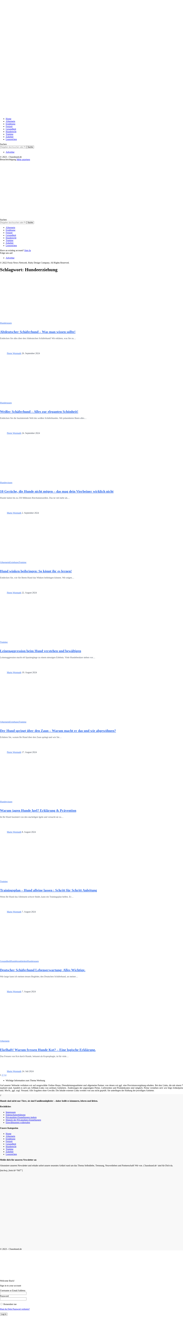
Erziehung (14, 562)
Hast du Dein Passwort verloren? (15, 1309)
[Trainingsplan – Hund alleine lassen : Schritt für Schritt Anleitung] (30, 878)
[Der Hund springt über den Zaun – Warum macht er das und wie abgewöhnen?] (30, 718)
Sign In (27, 250)
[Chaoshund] (82, 217)
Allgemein (4, 562)
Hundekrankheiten (18, 961)
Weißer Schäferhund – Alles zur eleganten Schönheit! (39, 411)
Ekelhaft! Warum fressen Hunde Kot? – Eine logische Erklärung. (48, 1050)
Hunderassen (6, 323)
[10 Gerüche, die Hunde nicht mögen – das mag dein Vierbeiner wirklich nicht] (30, 479)
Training (22, 562)
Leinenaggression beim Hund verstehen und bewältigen (40, 651)
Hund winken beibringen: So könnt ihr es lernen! (36, 571)
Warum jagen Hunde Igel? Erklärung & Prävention (38, 810)
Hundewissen (6, 482)
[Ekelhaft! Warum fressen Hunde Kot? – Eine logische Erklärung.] (30, 1037)
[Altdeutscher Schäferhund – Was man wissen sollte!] (30, 319)
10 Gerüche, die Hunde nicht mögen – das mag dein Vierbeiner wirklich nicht (57, 491)
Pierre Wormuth (14, 353)
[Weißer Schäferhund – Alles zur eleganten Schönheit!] (30, 399)
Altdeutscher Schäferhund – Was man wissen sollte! (37, 332)
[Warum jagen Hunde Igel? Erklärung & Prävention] (30, 798)
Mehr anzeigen (23, 159)
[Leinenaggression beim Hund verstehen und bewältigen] (30, 638)
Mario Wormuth (14, 513)
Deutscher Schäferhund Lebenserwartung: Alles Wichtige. (42, 970)
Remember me (10, 1304)
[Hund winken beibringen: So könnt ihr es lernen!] (30, 558)
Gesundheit (5, 961)
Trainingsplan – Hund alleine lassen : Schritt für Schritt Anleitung (48, 890)
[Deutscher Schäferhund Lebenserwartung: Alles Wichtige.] (30, 957)
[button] (21, 1117)
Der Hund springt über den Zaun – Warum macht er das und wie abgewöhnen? (58, 731)
